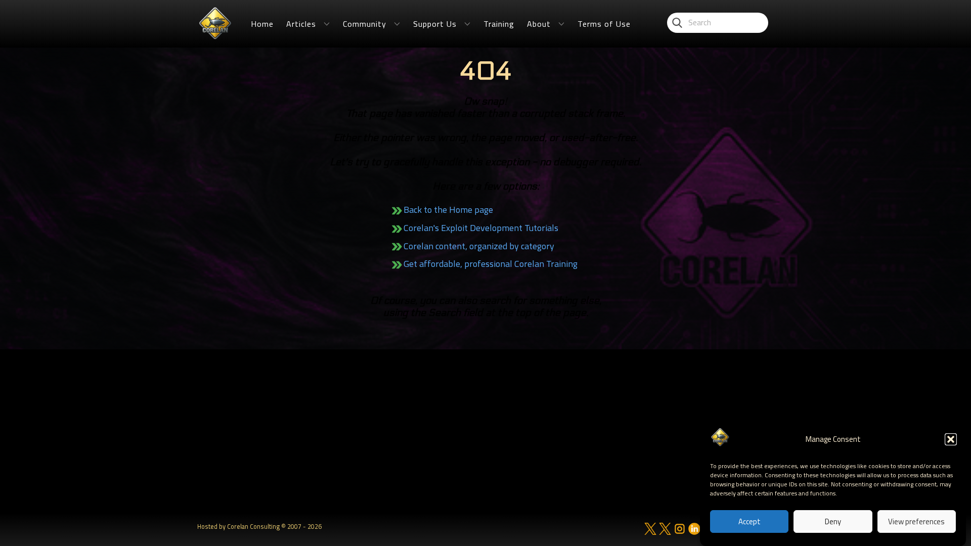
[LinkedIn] (694, 529)
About (539, 24)
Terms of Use (604, 24)
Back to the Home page (448, 209)
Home (262, 24)
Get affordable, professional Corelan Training (491, 263)
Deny (833, 522)
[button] (951, 439)
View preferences (916, 522)
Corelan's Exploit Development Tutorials (481, 228)
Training (498, 24)
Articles (301, 24)
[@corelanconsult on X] (665, 529)
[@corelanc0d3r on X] (650, 529)
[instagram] (680, 529)
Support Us (435, 24)
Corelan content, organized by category (479, 246)
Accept (749, 522)
